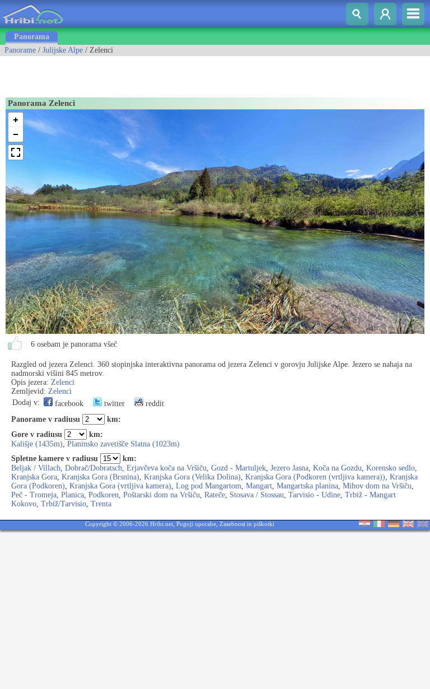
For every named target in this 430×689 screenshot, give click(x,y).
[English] (408, 524)
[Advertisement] (131, 73)
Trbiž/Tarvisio (63, 504)
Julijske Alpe (63, 50)
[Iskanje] (357, 14)
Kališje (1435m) (37, 444)
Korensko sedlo (390, 468)
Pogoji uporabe (196, 523)
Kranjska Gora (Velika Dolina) (192, 477)
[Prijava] (385, 14)
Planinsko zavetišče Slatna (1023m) (123, 444)
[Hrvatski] (364, 524)
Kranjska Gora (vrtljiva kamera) (120, 486)
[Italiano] (379, 524)
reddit (153, 403)
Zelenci (62, 382)
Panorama (31, 36)
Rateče (214, 495)
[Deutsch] (393, 524)
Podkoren (103, 495)
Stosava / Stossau (257, 495)
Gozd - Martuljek (238, 468)
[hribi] (33, 25)
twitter (113, 403)
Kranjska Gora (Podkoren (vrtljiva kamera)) (315, 477)
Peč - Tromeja (34, 495)
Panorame (20, 50)
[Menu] (413, 14)
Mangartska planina (307, 486)
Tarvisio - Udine (314, 495)
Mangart (259, 486)
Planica (72, 495)
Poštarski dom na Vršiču (161, 495)
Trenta (101, 504)
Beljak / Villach (35, 468)
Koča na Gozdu (337, 468)
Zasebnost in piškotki (246, 523)
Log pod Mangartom (208, 486)
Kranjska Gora (34, 477)
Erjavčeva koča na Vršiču (167, 468)
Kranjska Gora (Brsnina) (100, 477)
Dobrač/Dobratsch (93, 468)
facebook (68, 403)
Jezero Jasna (289, 468)
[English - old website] (422, 524)
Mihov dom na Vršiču (377, 486)
